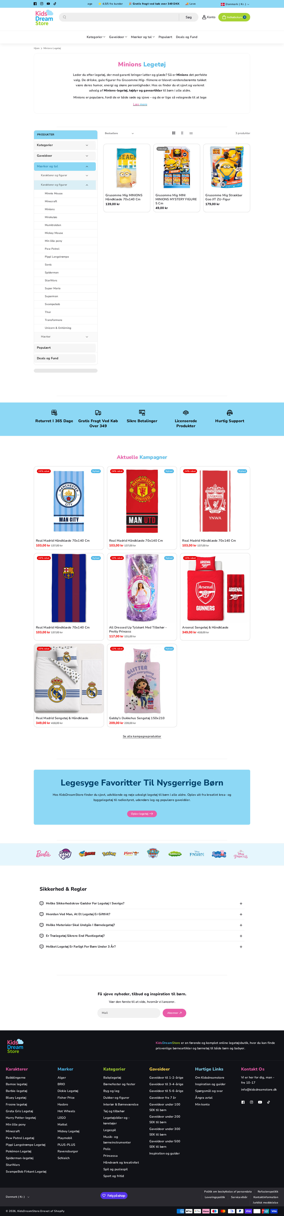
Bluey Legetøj (16, 1098)
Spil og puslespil (115, 1169)
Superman (51, 296)
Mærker (46, 336)
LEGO (62, 1118)
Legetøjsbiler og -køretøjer (116, 1121)
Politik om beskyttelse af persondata (228, 1191)
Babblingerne (16, 1078)
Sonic (48, 264)
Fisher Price (66, 1098)
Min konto (202, 1104)
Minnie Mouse (54, 193)
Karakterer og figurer (54, 175)
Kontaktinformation (265, 1197)
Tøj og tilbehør (114, 1111)
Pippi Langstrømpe (57, 257)
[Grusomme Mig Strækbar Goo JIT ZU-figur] (226, 167)
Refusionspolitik (268, 1191)
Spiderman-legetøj (19, 1158)
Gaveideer (44, 156)
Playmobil (65, 1138)
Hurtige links (209, 1069)
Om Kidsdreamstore (209, 1078)
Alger (62, 1078)
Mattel (62, 1124)
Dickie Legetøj (68, 1091)
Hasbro (63, 1104)
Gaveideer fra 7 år (162, 1098)
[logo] (15, 1045)
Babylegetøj (112, 1078)
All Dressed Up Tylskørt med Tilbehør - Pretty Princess (138, 630)
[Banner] (43, 854)
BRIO (61, 1084)
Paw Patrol (52, 249)
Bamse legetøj (16, 1084)
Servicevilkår (239, 1197)
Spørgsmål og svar (209, 1091)
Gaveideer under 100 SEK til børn (164, 1107)
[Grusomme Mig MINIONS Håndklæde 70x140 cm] (127, 167)
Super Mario (52, 288)
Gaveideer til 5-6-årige (166, 1091)
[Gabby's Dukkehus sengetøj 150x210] (142, 679)
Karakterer (17, 1069)
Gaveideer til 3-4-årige (166, 1084)
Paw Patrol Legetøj (20, 1138)
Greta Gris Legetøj (19, 1111)
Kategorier (45, 145)
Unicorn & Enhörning (58, 328)
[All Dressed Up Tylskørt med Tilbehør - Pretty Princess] (142, 588)
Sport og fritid (113, 1176)
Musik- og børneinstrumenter (117, 1140)
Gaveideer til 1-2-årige (166, 1078)
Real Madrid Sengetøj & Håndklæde (62, 718)
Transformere (53, 320)
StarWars (51, 280)
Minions (50, 209)
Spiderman (52, 272)
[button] (234, 17)
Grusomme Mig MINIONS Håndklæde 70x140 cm (123, 197)
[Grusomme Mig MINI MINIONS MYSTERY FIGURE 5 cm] (177, 167)
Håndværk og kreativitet (121, 1162)
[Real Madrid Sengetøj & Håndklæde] (69, 679)
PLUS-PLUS (66, 1145)
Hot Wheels (66, 1111)
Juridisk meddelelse (265, 1202)
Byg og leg (111, 1091)
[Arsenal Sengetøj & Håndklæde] (215, 588)
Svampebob (52, 304)
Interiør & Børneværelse (121, 1104)
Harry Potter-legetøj (21, 1118)
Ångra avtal (204, 1098)
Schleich (64, 1158)
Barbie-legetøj (16, 1091)
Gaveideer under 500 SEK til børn (164, 1144)
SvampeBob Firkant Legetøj (26, 1171)
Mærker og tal (47, 166)
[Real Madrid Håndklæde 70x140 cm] (69, 501)
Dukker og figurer (116, 1098)
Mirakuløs (51, 217)
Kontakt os (252, 1069)
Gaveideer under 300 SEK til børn (164, 1132)
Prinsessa (110, 1156)
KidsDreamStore (28, 1211)
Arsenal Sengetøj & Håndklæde (205, 628)
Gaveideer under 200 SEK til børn (164, 1119)
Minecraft (51, 201)
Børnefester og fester (119, 1084)
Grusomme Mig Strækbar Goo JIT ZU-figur (223, 197)
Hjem (36, 48)
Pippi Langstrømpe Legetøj (26, 1145)
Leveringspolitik (215, 1197)
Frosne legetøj (16, 1104)
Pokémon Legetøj (18, 1151)
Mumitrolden (53, 225)
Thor (48, 312)
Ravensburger (68, 1151)
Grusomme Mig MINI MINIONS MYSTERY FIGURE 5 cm (176, 199)
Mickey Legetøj (69, 1131)
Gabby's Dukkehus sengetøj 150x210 (137, 718)
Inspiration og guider (164, 1153)
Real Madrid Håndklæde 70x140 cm (63, 541)
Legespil (109, 1130)
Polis (107, 1149)
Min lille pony (53, 241)
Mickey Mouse (54, 233)
